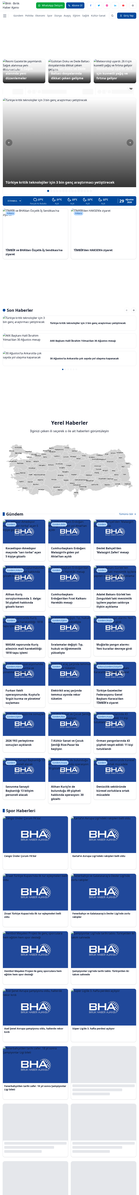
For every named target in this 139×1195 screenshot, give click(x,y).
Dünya (58, 15)
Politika (29, 15)
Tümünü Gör (126, 514)
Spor (49, 15)
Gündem (18, 15)
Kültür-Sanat (98, 15)
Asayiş (67, 15)
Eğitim (76, 15)
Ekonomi (40, 15)
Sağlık (85, 15)
